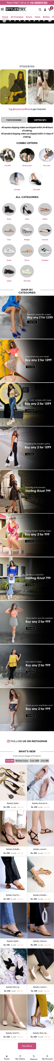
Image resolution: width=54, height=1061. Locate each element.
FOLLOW (16, 741)
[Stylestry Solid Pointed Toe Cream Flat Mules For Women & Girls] (13, 1012)
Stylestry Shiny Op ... (40, 1033)
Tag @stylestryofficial (19, 109)
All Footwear (17, 16)
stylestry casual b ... (40, 849)
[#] (13, 87)
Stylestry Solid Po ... (13, 895)
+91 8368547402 (38, 2)
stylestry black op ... (13, 987)
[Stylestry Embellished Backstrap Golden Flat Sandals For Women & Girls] (40, 874)
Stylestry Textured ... (40, 941)
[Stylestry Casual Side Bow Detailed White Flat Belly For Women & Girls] (40, 966)
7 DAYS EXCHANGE (13, 120)
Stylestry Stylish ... (13, 803)
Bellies (46, 16)
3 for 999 (10, 760)
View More (27, 1045)
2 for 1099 (34, 760)
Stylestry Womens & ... (40, 803)
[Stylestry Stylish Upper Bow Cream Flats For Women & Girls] (13, 782)
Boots (29, 16)
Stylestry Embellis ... (13, 849)
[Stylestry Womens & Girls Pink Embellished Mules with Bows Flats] (40, 782)
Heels (37, 16)
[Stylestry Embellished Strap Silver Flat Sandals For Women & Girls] (13, 828)
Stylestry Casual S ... (40, 987)
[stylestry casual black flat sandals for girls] (40, 828)
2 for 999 (44, 760)
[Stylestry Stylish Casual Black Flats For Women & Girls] (13, 920)
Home (5, 16)
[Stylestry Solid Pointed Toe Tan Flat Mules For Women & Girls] (13, 874)
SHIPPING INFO (40, 120)
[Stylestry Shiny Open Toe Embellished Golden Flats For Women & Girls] (40, 1012)
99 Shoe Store (22, 760)
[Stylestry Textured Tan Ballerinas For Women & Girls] (40, 920)
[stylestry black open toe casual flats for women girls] (13, 966)
